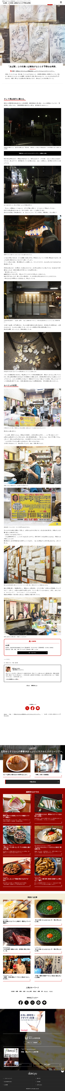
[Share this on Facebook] (33, 708)
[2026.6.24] (16, 937)
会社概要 (6, 1084)
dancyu (5, 714)
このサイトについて (8, 1078)
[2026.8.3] (48, 909)
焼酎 (17, 991)
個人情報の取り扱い (8, 1081)
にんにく (46, 991)
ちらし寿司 (29, 991)
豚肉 (20, 991)
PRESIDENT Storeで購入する (17, 1065)
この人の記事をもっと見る (12, 679)
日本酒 (12, 991)
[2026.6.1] (48, 937)
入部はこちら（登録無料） (32, 1042)
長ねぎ (34, 991)
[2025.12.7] (48, 866)
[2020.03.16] (48, 763)
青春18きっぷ (34, 685)
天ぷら (28, 685)
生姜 (24, 991)
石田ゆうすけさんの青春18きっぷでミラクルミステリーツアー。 (35, 71)
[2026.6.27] (16, 965)
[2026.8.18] (48, 803)
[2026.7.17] (48, 965)
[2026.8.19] (16, 866)
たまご (51, 991)
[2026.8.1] (48, 835)
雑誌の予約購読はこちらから (47, 1065)
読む (10, 714)
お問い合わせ (39, 1084)
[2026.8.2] (16, 835)
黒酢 (39, 991)
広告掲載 (38, 1081)
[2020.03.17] (16, 763)
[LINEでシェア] (38, 708)
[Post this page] (27, 708)
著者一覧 (38, 1078)
